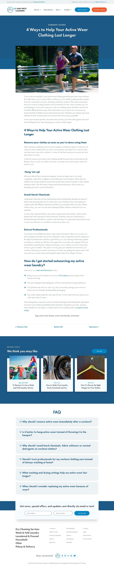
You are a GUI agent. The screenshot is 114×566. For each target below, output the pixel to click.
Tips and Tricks (23, 383)
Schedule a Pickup (99, 10)
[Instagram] (65, 555)
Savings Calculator (39, 2)
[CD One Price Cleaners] (17, 10)
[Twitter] (68, 556)
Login (84, 532)
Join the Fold (82, 513)
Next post (93, 327)
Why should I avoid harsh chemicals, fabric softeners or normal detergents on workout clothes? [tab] (56, 447)
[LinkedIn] (71, 555)
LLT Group (82, 563)
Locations (52, 528)
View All (99, 351)
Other (19, 543)
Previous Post (22, 327)
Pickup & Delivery (25, 546)
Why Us (51, 539)
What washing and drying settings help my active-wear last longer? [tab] (54, 474)
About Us (52, 542)
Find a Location (82, 10)
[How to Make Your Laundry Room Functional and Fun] (57, 374)
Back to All (58, 327)
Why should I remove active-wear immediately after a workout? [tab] (57, 421)
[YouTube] (75, 555)
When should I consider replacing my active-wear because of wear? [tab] (55, 488)
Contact (85, 528)
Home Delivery (48, 9)
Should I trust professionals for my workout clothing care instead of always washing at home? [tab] (57, 461)
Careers (68, 535)
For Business (70, 539)
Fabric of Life (99, 2)
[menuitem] (37, 9)
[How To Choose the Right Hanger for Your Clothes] (91, 374)
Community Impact (72, 532)
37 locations (63, 275)
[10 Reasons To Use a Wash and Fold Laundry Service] (23, 374)
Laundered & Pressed (27, 536)
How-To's (57, 383)
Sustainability (70, 528)
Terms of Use (87, 535)
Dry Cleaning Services (27, 529)
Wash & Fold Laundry (27, 532)
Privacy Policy (87, 539)
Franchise (69, 542)
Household (21, 539)
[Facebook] (62, 555)
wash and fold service (44, 270)
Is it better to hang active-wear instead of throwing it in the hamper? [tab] (54, 433)
